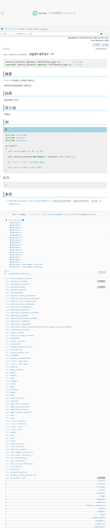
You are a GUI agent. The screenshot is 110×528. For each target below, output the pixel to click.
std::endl (36, 167)
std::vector (14, 151)
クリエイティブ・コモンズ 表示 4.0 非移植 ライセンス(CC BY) (52, 214)
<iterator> (21, 140)
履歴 (98, 45)
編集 (106, 45)
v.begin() (68, 157)
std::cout (13, 167)
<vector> (20, 138)
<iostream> (21, 135)
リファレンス (14, 220)
